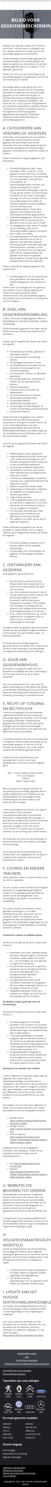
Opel (6, 1412)
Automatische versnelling (15, 1453)
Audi (28, 1412)
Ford (39, 1396)
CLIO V (6, 1437)
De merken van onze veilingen (17, 1370)
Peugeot (8, 1393)
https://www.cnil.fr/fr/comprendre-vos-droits (23, 1335)
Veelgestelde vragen (27, 1353)
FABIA (28, 1430)
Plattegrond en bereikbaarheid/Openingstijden (27, 1363)
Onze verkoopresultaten (14, 1374)
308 (5, 1427)
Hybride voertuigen (12, 1457)
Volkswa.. (19, 1409)
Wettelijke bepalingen (13, 1470)
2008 (5, 1424)
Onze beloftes (9, 1476)
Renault (19, 1393)
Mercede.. (41, 1409)
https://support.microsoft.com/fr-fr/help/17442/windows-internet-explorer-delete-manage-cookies (29, 1140)
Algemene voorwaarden (14, 1467)
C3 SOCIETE (31, 1434)
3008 (5, 1434)
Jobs (27, 1357)
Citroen (29, 1393)
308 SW (29, 1427)
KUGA (28, 1437)
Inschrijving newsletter (27, 1360)
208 (27, 1424)
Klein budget (9, 1450)
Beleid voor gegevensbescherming (19, 1473)
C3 (4, 1430)
